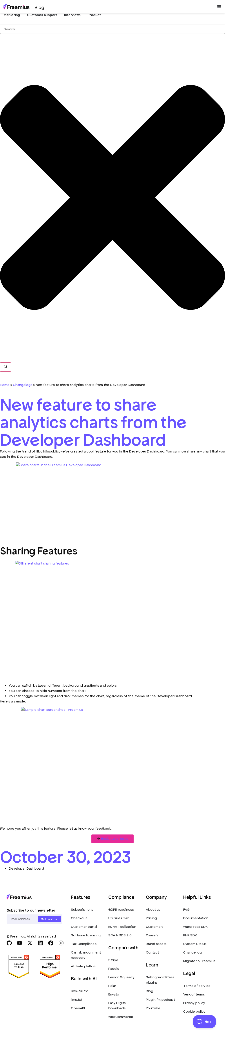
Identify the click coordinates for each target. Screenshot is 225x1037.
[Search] (5, 367)
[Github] (9, 943)
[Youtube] (19, 943)
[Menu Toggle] (219, 6)
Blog (39, 7)
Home (4, 385)
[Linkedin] (40, 943)
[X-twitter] (30, 943)
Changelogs (22, 385)
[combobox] (112, 29)
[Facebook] (50, 943)
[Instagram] (61, 943)
